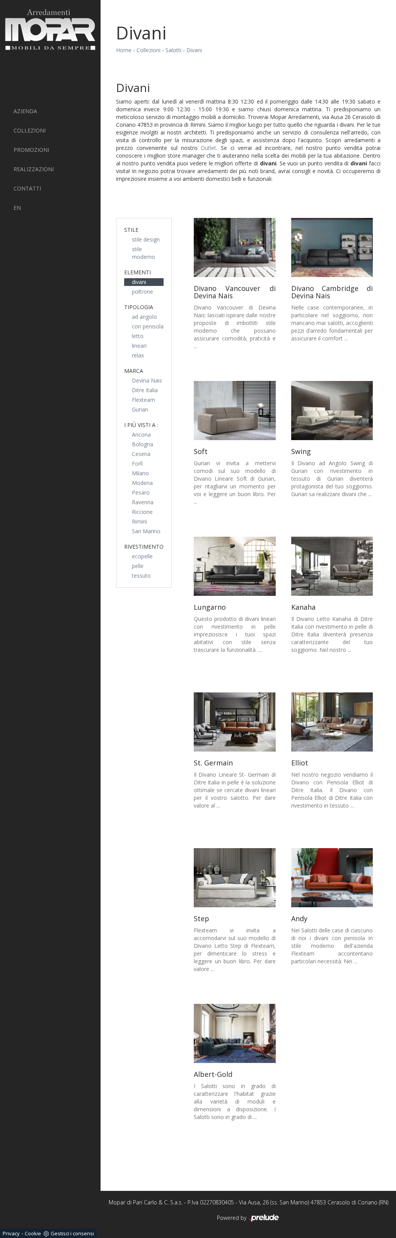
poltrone (142, 291)
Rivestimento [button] (144, 546)
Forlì (137, 463)
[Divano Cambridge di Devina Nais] (332, 247)
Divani (194, 50)
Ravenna (143, 502)
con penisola (148, 326)
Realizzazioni (34, 169)
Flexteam (143, 399)
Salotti (173, 50)
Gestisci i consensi (72, 1233)
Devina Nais (147, 380)
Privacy (11, 1233)
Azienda (25, 111)
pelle (137, 566)
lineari (139, 345)
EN (17, 207)
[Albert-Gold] (235, 1033)
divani (139, 282)
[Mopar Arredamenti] (50, 29)
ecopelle (142, 556)
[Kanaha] (332, 566)
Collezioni (30, 130)
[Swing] (332, 410)
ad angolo (144, 316)
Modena (142, 482)
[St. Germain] (235, 722)
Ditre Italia (145, 390)
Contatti (27, 188)
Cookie (33, 1233)
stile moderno (143, 252)
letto (137, 336)
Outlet (208, 147)
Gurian (140, 409)
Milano (140, 473)
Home (123, 50)
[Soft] (235, 410)
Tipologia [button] (138, 307)
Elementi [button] (137, 272)
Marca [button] (133, 370)
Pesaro (141, 492)
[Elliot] (332, 722)
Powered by (232, 1217)
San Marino (146, 531)
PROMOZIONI (31, 149)
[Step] (235, 877)
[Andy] (332, 877)
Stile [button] (131, 229)
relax (138, 355)
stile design (146, 239)
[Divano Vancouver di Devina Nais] (235, 247)
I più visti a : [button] (141, 425)
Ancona (141, 434)
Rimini (139, 521)
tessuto (141, 575)
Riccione (142, 511)
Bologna (142, 444)
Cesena (141, 453)
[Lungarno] (235, 566)
